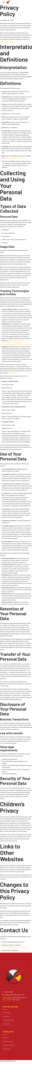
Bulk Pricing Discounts (8, 1041)
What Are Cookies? (13, 373)
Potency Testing (6, 1012)
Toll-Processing (6, 1023)
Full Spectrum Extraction (8, 1020)
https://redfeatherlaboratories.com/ (14, 158)
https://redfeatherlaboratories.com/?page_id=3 (14, 947)
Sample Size (6, 1037)
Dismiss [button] (14, 1061)
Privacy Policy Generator (6, 41)
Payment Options (7, 1048)
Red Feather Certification (9, 1045)
